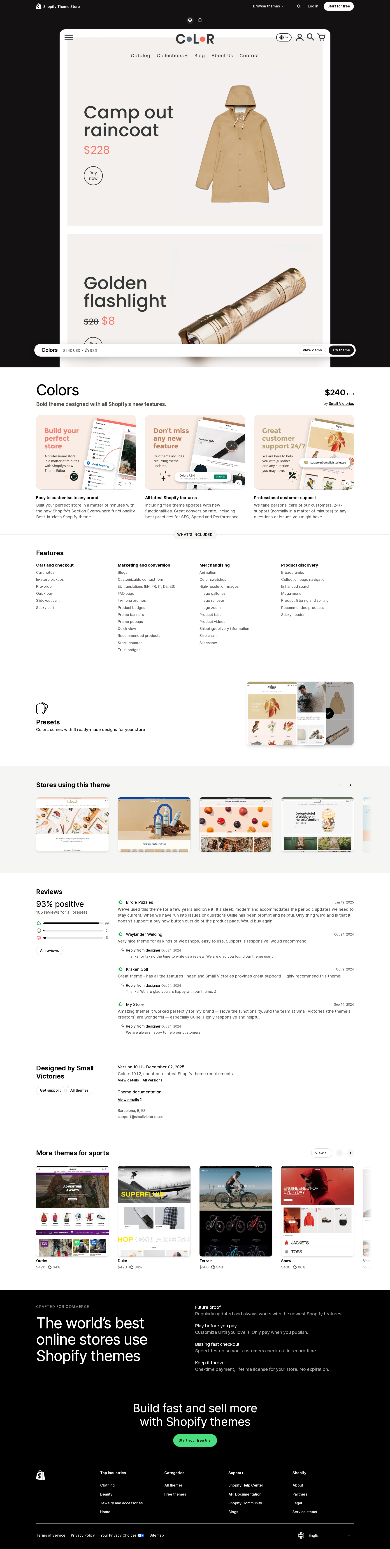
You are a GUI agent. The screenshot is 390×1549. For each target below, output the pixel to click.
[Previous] (339, 785)
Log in (313, 6)
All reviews (49, 950)
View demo (312, 350)
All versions (152, 1080)
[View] (72, 825)
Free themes (175, 1494)
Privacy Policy (83, 1535)
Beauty (106, 1494)
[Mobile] (200, 20)
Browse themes (266, 6)
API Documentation (244, 1494)
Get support (50, 1090)
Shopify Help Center (245, 1485)
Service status (304, 1512)
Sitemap (157, 1535)
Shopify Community (245, 1503)
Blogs (233, 1512)
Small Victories (341, 403)
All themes (79, 1090)
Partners (299, 1494)
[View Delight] (271, 713)
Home (105, 1512)
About (297, 1485)
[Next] (350, 785)
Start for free (338, 6)
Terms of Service (50, 1535)
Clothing (107, 1485)
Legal (297, 1503)
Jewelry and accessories (121, 1503)
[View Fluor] (300, 713)
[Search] (298, 6)
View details (128, 1080)
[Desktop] (190, 20)
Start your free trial (195, 1440)
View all (321, 1153)
